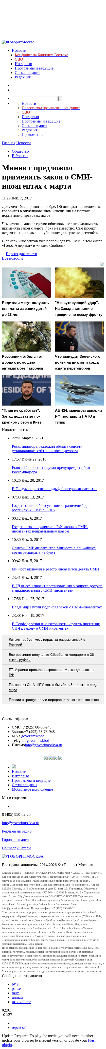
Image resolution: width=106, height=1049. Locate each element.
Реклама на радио (17, 831)
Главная (8, 143)
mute (15, 993)
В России (20, 156)
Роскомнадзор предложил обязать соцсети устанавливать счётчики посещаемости (47, 448)
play (15, 984)
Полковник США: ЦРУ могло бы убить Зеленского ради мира (53, 687)
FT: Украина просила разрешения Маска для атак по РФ (51, 672)
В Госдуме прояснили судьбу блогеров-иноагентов (54, 489)
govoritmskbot (32, 736)
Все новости (12, 258)
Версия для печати (21, 254)
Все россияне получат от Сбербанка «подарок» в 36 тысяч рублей (51, 657)
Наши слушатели (16, 848)
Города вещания (15, 839)
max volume (21, 1002)
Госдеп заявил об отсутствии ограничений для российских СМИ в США (51, 507)
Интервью (23, 64)
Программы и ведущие (34, 68)
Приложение (32, 134)
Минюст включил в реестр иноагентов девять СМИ (55, 569)
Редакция (23, 77)
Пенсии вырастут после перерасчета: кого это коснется (54, 700)
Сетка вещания (27, 73)
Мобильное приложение (32, 789)
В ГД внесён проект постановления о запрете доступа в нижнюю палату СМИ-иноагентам (57, 588)
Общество (20, 151)
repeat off (19, 1027)
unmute (17, 997)
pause (16, 988)
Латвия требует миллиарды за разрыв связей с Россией (47, 642)
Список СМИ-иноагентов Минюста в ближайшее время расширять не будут (54, 550)
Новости (19, 50)
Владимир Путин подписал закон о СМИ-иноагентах (57, 607)
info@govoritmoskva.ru (43, 745)
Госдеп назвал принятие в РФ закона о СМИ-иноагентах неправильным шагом (50, 529)
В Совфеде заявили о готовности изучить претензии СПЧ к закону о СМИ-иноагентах (56, 626)
